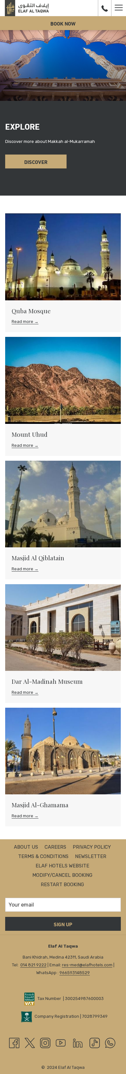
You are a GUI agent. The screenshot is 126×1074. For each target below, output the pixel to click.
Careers (55, 847)
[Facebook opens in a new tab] (14, 1042)
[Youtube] (61, 1042)
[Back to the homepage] (27, 8)
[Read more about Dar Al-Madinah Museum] (63, 627)
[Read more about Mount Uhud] (63, 380)
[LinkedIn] (78, 1042)
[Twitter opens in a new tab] (30, 1042)
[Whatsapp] (110, 1042)
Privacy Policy (92, 847)
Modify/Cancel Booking (62, 875)
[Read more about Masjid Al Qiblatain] (63, 504)
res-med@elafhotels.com (87, 964)
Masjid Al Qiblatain (38, 557)
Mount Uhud (29, 434)
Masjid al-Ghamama (40, 804)
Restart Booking (62, 884)
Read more (23, 321)
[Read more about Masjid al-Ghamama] (63, 751)
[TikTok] (94, 1042)
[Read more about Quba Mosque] (63, 256)
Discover (35, 161)
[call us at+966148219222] (104, 8)
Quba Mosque (31, 310)
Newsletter (90, 856)
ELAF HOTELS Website (62, 866)
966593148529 (74, 972)
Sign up (63, 924)
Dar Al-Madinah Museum (47, 681)
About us (26, 847)
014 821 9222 (33, 964)
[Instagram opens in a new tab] (45, 1042)
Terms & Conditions (43, 856)
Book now (63, 23)
